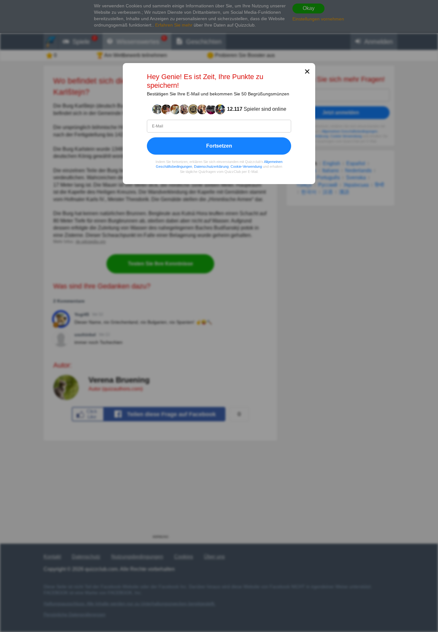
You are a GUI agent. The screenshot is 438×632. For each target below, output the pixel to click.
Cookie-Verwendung (246, 167)
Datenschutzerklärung (211, 167)
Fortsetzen (219, 146)
